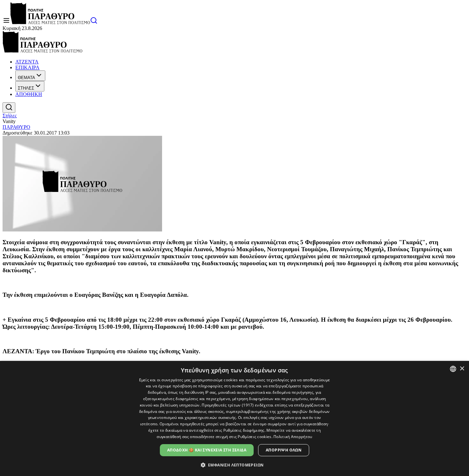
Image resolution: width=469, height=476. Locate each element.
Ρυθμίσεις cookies (254, 436)
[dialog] (234, 418)
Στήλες (10, 115)
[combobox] (453, 369)
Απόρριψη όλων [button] (284, 450)
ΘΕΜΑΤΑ (26, 77)
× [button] (461, 368)
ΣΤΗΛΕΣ (26, 88)
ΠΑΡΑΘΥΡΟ (16, 127)
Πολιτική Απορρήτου (292, 436)
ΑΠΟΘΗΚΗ (28, 94)
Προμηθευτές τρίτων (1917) (228, 405)
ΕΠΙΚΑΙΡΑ (27, 67)
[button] (234, 464)
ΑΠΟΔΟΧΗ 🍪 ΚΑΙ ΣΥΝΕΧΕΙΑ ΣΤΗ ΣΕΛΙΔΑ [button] (206, 450)
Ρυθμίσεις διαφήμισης (243, 430)
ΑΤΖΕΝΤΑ (27, 61)
